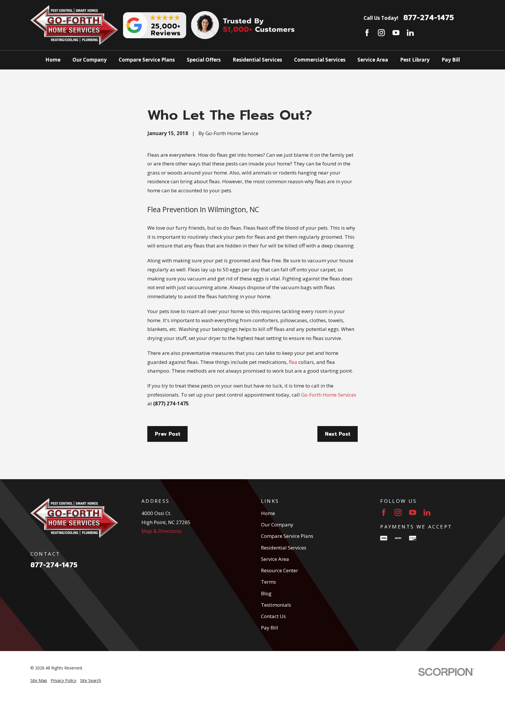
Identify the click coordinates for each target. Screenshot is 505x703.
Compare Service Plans (287, 536)
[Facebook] (367, 32)
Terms (268, 581)
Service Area (275, 559)
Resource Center (279, 570)
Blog (266, 593)
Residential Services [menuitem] (257, 59)
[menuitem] (38, 680)
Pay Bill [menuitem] (451, 59)
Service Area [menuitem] (372, 59)
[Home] (74, 25)
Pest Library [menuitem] (415, 59)
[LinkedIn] (410, 32)
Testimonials (276, 604)
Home (268, 513)
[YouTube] (395, 32)
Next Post (337, 434)
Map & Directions (161, 531)
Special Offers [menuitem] (204, 59)
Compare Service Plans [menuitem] (147, 59)
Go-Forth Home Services (328, 394)
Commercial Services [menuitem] (319, 59)
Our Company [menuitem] (89, 59)
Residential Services (283, 547)
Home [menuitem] (52, 59)
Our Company (277, 524)
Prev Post (167, 434)
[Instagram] (381, 32)
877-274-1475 (428, 18)
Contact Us (273, 616)
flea (292, 362)
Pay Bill (269, 627)
